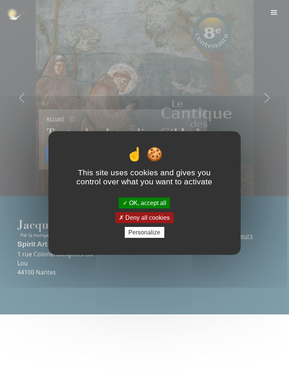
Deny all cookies (147, 217)
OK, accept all (147, 202)
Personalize (144, 232)
